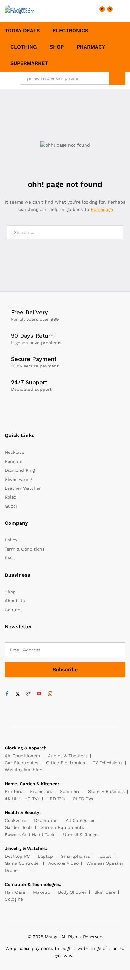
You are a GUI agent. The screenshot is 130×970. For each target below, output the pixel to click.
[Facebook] (7, 693)
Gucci (11, 506)
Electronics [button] (70, 30)
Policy (11, 539)
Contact (13, 609)
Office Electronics (65, 762)
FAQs (10, 557)
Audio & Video (63, 863)
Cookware (15, 820)
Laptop (45, 856)
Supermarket (29, 63)
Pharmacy (91, 46)
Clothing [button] (23, 46)
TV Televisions (107, 762)
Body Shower (72, 892)
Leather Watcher (23, 488)
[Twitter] (17, 693)
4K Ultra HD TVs (22, 798)
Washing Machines (24, 769)
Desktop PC (17, 856)
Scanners (70, 791)
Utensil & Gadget (81, 834)
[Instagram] (50, 694)
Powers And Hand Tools (30, 834)
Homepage (102, 209)
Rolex (10, 496)
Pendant (14, 461)
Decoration (46, 820)
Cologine (14, 899)
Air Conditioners (22, 755)
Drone (11, 870)
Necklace (14, 452)
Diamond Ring (20, 470)
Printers (13, 791)
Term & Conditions (24, 548)
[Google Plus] (28, 693)
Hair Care (15, 892)
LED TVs (56, 798)
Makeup (41, 892)
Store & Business (106, 791)
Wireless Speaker (105, 863)
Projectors (41, 791)
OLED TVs (83, 798)
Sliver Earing (18, 479)
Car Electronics (21, 762)
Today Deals (22, 30)
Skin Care (104, 892)
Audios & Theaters (67, 755)
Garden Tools (18, 827)
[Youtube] (39, 693)
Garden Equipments (62, 827)
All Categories (80, 820)
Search (117, 78)
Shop (57, 46)
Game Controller (22, 863)
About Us (15, 600)
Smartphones (75, 856)
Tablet (104, 856)
